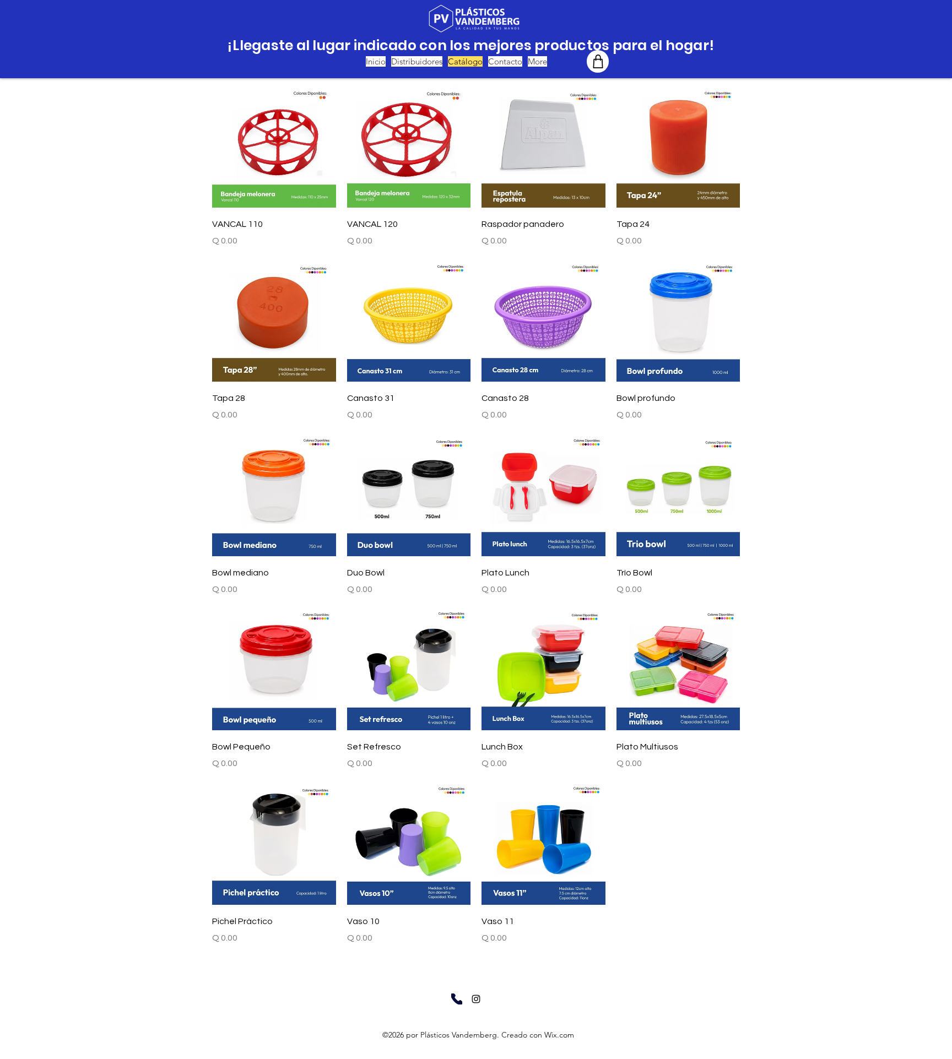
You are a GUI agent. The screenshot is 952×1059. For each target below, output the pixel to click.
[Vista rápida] (274, 146)
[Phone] (456, 998)
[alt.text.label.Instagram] (476, 998)
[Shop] (598, 61)
